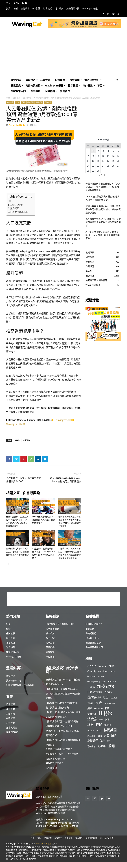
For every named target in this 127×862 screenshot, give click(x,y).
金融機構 (50, 91)
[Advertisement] (63, 54)
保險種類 (35, 91)
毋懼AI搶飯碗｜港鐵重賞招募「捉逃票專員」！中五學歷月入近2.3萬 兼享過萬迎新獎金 (102, 186)
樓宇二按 (50, 642)
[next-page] (13, 564)
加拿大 (109, 692)
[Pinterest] (23, 459)
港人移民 (59, 8)
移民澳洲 (90, 730)
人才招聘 (74, 826)
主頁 (8, 98)
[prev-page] (8, 564)
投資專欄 (75, 80)
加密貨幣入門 (18, 91)
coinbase (103, 671)
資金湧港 (26, 440)
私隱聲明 (40, 826)
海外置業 (88, 85)
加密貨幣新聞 (72, 8)
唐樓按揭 (50, 647)
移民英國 (110, 730)
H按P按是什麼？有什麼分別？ (60, 624)
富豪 (90, 703)
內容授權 (63, 826)
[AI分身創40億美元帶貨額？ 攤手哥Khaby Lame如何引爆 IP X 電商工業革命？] (43, 538)
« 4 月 (102, 174)
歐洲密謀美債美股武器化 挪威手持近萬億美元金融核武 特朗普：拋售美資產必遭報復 (103, 209)
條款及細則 (51, 826)
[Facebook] (103, 14)
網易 (100, 735)
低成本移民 (112, 682)
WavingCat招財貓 (16, 424)
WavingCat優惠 (90, 8)
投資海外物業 (110, 703)
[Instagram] (108, 14)
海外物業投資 (33, 85)
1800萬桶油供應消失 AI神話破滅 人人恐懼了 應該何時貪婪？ (43, 519)
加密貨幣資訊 (91, 80)
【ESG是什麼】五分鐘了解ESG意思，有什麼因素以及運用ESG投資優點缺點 (63, 693)
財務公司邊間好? (93, 624)
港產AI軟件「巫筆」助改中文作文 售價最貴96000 (23, 480)
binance (102, 666)
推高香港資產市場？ (20, 212)
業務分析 (92, 714)
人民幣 (17, 440)
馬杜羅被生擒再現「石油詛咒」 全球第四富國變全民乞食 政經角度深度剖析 (17, 551)
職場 (8, 513)
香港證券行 (90, 633)
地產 (105, 697)
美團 (106, 735)
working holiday (93, 682)
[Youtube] (118, 14)
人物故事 (36, 545)
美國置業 (10, 713)
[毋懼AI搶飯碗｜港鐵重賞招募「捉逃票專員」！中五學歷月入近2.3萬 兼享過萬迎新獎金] (17, 506)
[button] (117, 80)
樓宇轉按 (50, 633)
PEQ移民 (101, 676)
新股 (107, 708)
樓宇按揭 (73, 85)
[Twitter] (113, 14)
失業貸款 (113, 698)
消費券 (92, 719)
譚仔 (102, 740)
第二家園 (91, 735)
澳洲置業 (10, 708)
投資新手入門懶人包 (55, 758)
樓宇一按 (50, 638)
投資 (8, 8)
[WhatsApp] (31, 459)
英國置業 (10, 718)
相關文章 (13, 493)
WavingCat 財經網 (43, 843)
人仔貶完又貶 (16, 205)
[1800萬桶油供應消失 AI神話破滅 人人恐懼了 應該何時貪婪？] (43, 506)
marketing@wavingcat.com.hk (62, 822)
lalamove (91, 676)
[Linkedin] (38, 459)
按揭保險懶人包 (13, 680)
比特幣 (105, 713)
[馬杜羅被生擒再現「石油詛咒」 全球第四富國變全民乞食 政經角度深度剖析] (17, 538)
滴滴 (101, 719)
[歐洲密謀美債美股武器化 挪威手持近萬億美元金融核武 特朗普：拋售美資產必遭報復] (69, 506)
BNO (111, 666)
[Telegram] (45, 459)
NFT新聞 (36, 8)
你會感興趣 (31, 493)
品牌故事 (25, 8)
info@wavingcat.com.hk (59, 819)
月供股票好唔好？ (54, 763)
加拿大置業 (11, 727)
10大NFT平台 (92, 638)
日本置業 (10, 704)
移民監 (98, 730)
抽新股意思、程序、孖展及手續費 (62, 753)
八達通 (91, 687)
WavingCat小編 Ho (17, 125)
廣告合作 (65, 91)
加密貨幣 (105, 686)
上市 (104, 682)
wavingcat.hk (63, 420)
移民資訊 (16, 85)
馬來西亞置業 (12, 732)
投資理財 (60, 80)
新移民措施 (98, 708)
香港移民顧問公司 (94, 647)
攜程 (89, 708)
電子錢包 (91, 746)
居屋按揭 (50, 651)
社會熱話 (47, 8)
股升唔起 (14, 208)
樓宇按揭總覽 (52, 628)
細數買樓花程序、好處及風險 (20, 685)
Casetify (91, 671)
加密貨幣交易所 (93, 642)
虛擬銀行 (89, 628)
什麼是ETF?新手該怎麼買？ (59, 749)
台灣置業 (10, 722)
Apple (91, 665)
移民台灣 (107, 725)
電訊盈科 (102, 746)
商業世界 (45, 80)
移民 (99, 85)
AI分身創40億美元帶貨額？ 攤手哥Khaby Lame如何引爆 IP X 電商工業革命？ (102, 235)
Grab (113, 671)
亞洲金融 (27, 98)
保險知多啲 (51, 767)
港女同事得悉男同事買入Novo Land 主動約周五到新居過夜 (65, 480)
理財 (15, 8)
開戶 (109, 741)
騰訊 (111, 745)
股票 (113, 735)
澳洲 (107, 719)
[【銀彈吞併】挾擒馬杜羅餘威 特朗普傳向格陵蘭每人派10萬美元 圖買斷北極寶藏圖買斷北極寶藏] (69, 538)
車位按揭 (50, 656)
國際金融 (30, 80)
